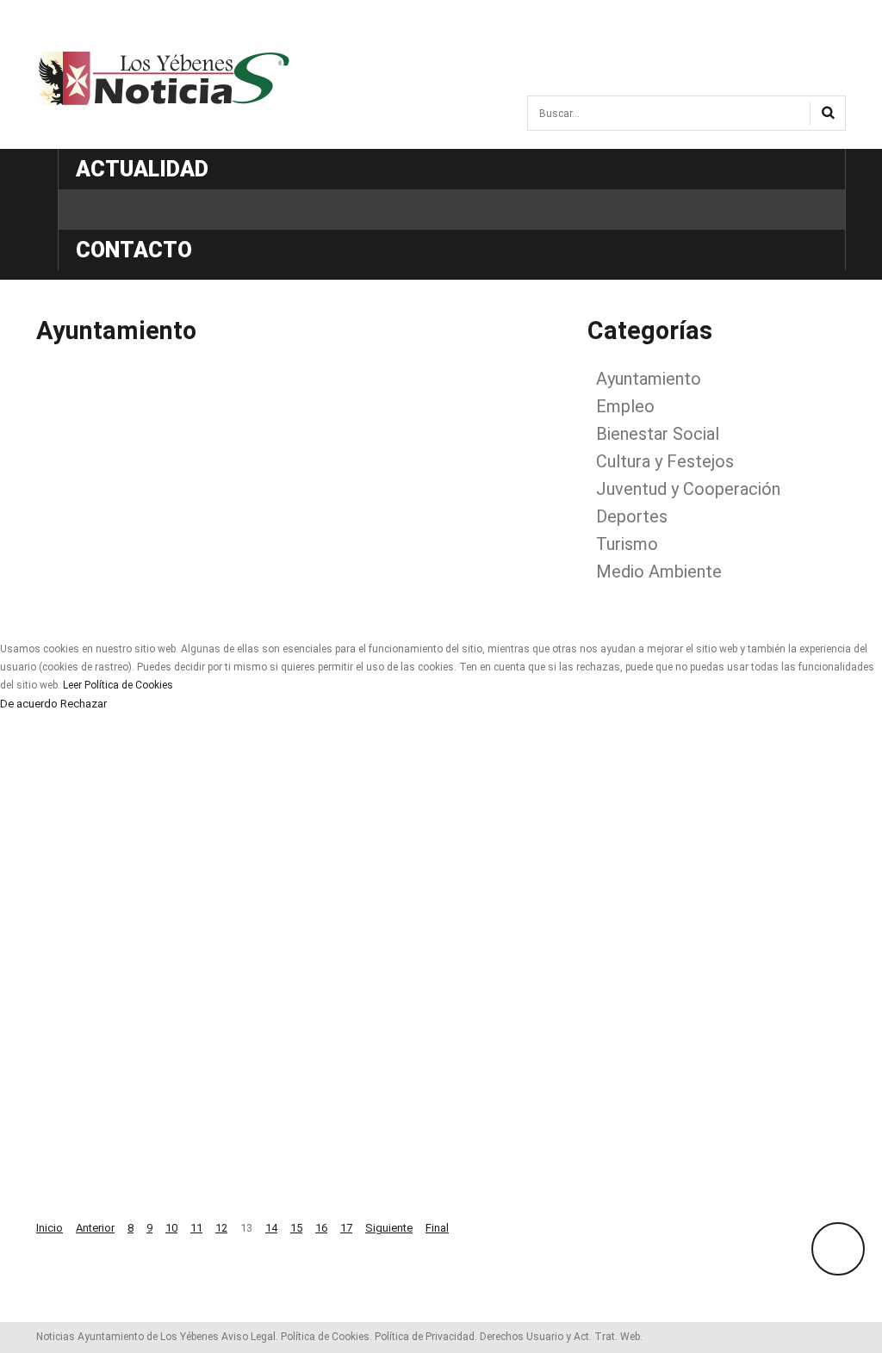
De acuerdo (29, 704)
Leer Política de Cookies (118, 685)
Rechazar (83, 704)
